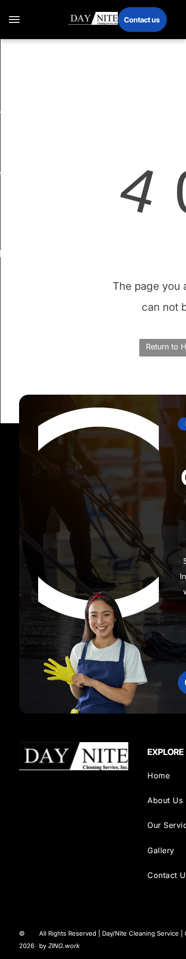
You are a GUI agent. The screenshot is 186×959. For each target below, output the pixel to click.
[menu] (14, 19)
